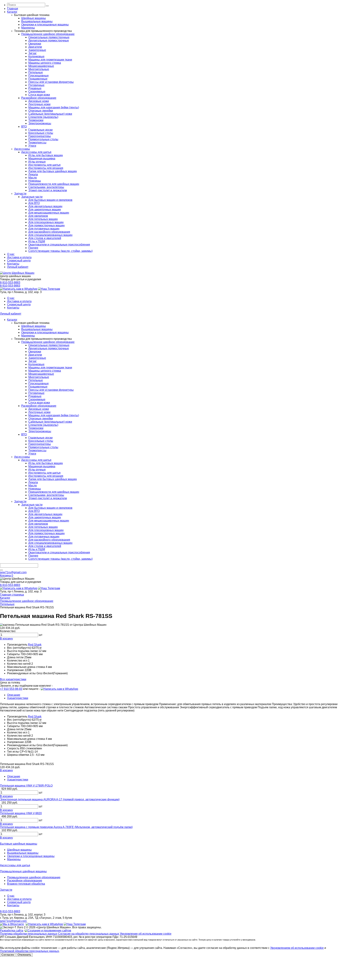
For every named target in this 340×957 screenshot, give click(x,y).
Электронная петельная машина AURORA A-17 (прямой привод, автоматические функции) (60, 799)
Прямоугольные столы (43, 139)
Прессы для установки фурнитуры (51, 81)
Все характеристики (13, 679)
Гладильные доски (40, 129)
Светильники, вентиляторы (46, 187)
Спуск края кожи (39, 94)
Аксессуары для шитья (36, 152)
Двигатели (35, 46)
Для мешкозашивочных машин (48, 212)
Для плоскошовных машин (46, 222)
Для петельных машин (43, 219)
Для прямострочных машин (46, 225)
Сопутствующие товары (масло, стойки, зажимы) (60, 250)
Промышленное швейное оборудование (48, 34)
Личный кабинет (17, 266)
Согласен (7, 954)
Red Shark (34, 644)
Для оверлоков (38, 215)
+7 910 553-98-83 (11, 688)
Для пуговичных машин (43, 228)
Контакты (13, 263)
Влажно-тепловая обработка (26, 883)
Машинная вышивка (41, 158)
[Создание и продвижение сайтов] (48, 930)
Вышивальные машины (37, 21)
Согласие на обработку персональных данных (88, 933)
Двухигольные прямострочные (48, 40)
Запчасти (20, 193)
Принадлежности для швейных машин (53, 183)
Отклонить (24, 954)
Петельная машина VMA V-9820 (21, 813)
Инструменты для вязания (45, 168)
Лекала (33, 174)
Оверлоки (34, 43)
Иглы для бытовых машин (45, 155)
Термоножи (35, 120)
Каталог (12, 11)
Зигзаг (32, 53)
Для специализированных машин (50, 235)
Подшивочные (37, 78)
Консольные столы (40, 132)
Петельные (35, 72)
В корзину (6, 638)
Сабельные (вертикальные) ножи (50, 113)
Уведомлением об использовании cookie (297, 947)
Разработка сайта (11, 930)
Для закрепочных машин (44, 209)
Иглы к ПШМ (36, 241)
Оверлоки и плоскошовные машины (45, 24)
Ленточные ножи (39, 104)
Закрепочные (37, 50)
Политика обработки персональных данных (28, 933)
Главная (12, 8)
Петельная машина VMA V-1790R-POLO (26, 785)
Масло (32, 177)
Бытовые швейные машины (18, 843)
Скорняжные (36, 91)
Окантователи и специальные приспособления (59, 244)
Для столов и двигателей (44, 238)
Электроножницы (39, 123)
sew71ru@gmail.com (13, 572)
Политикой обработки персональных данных (29, 951)
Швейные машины (33, 18)
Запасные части (31, 196)
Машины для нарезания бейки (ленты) (53, 107)
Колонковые (36, 56)
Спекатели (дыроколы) (43, 117)
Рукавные (34, 88)
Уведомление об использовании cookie (145, 933)
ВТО (24, 126)
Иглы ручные (37, 161)
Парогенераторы (39, 136)
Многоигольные (38, 69)
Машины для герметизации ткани (50, 59)
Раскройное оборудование (38, 97)
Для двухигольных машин (45, 206)
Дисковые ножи (38, 101)
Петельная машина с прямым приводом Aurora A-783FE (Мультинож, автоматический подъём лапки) (66, 827)
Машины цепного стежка (44, 62)
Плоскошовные (38, 75)
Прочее (33, 247)
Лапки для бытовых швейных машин (52, 171)
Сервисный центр (19, 260)
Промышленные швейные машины (23, 871)
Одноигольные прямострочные (48, 37)
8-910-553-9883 (10, 282)
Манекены (28, 27)
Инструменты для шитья (44, 164)
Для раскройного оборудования (49, 231)
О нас (11, 254)
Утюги (32, 145)
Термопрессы (37, 142)
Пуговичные (36, 85)
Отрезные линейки (40, 110)
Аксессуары (22, 148)
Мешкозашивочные (41, 65)
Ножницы (34, 180)
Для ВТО (34, 203)
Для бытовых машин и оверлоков (50, 199)
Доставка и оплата (19, 257)
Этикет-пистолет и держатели (47, 190)
